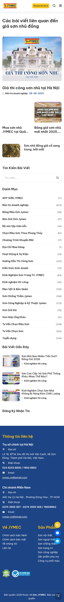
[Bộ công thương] (21, 574)
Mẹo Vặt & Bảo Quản (15, 289)
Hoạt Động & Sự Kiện (15, 254)
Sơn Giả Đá (9, 310)
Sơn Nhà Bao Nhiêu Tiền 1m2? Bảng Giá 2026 (39, 358)
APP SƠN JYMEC (12, 198)
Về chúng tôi (9, 543)
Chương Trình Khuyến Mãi (18, 240)
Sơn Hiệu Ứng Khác (14, 317)
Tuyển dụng (9, 338)
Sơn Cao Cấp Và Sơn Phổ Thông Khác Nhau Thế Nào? (41, 375)
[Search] (54, 6)
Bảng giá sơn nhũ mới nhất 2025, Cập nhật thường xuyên (47, 130)
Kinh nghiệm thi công (15, 282)
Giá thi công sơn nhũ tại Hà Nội (30, 87)
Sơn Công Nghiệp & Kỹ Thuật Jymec (24, 303)
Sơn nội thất (45, 535)
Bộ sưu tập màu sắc (14, 226)
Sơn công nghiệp (48, 552)
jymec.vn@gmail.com (14, 477)
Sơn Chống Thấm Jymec (17, 296)
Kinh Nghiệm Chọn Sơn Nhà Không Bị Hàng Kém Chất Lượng (41, 392)
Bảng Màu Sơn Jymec (15, 212)
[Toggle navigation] (60, 5)
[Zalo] (57, 541)
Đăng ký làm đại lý (41, 6)
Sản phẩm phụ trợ (48, 556)
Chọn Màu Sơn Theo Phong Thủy (22, 233)
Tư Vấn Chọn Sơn (12, 331)
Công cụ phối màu (48, 560)
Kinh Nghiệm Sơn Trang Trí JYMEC (23, 275)
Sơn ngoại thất (46, 539)
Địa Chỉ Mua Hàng (13, 247)
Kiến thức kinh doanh (15, 268)
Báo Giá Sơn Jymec (14, 219)
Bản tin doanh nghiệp (16, 93)
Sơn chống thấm (47, 543)
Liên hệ (6, 548)
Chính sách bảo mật (14, 539)
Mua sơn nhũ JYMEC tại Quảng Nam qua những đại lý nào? (16, 130)
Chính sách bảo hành (14, 535)
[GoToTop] (58, 596)
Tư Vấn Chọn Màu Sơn (15, 324)
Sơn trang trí (45, 548)
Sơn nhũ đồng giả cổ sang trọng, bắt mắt (42, 147)
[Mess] (57, 533)
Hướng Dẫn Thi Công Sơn (17, 261)
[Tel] (57, 524)
